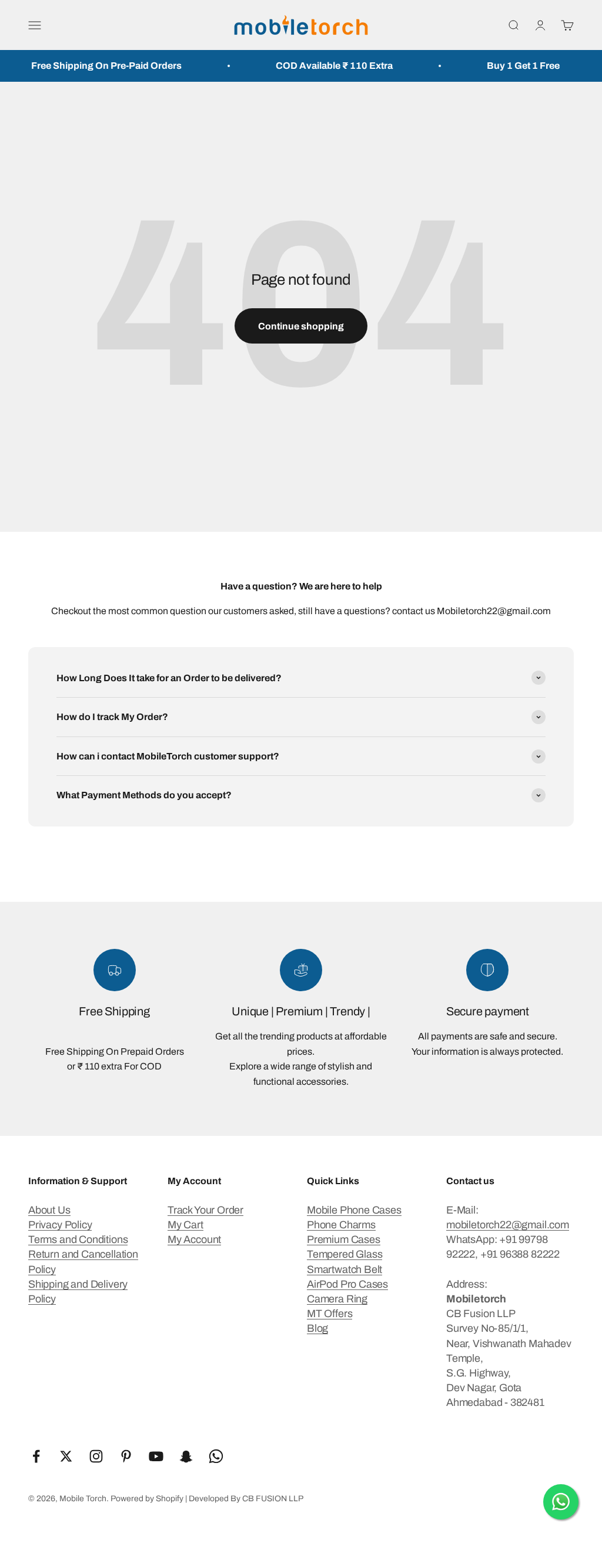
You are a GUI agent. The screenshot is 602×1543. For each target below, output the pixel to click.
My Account (194, 1239)
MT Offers (329, 1313)
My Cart (185, 1225)
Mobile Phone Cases (354, 1210)
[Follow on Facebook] (36, 1456)
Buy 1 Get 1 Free (507, 66)
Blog (317, 1328)
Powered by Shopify (147, 1498)
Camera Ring (337, 1299)
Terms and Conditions (78, 1239)
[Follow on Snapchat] (186, 1456)
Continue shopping (301, 326)
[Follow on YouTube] (156, 1456)
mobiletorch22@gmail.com (507, 1225)
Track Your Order (205, 1210)
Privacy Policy (60, 1225)
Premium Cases (343, 1239)
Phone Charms (341, 1225)
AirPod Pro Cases (347, 1284)
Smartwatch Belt (344, 1269)
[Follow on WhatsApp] (216, 1456)
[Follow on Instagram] (96, 1456)
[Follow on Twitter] (66, 1456)
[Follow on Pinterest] (126, 1456)
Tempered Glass (344, 1254)
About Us (49, 1210)
